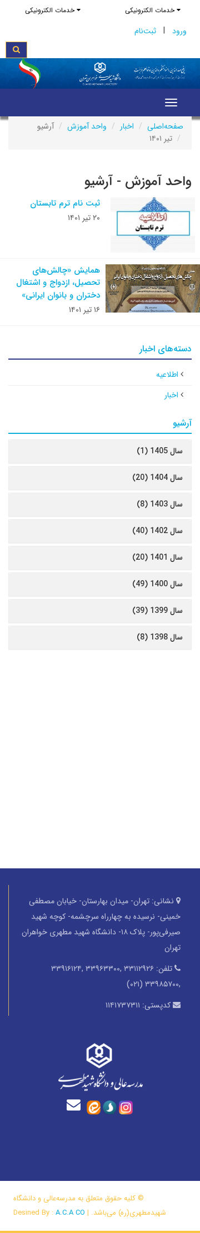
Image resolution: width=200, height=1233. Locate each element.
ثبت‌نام (145, 31)
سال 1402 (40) (157, 531)
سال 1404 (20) (157, 478)
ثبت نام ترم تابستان (65, 203)
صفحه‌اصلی (165, 126)
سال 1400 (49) (157, 584)
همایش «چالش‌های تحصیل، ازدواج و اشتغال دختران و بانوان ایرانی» (58, 283)
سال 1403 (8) (160, 504)
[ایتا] (94, 1107)
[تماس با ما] (76, 1105)
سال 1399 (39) (157, 611)
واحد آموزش (87, 126)
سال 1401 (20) (157, 557)
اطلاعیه (167, 375)
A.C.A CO (70, 1213)
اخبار (127, 126)
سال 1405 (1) (160, 451)
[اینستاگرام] (126, 1107)
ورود (179, 31)
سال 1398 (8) (160, 637)
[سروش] (110, 1107)
